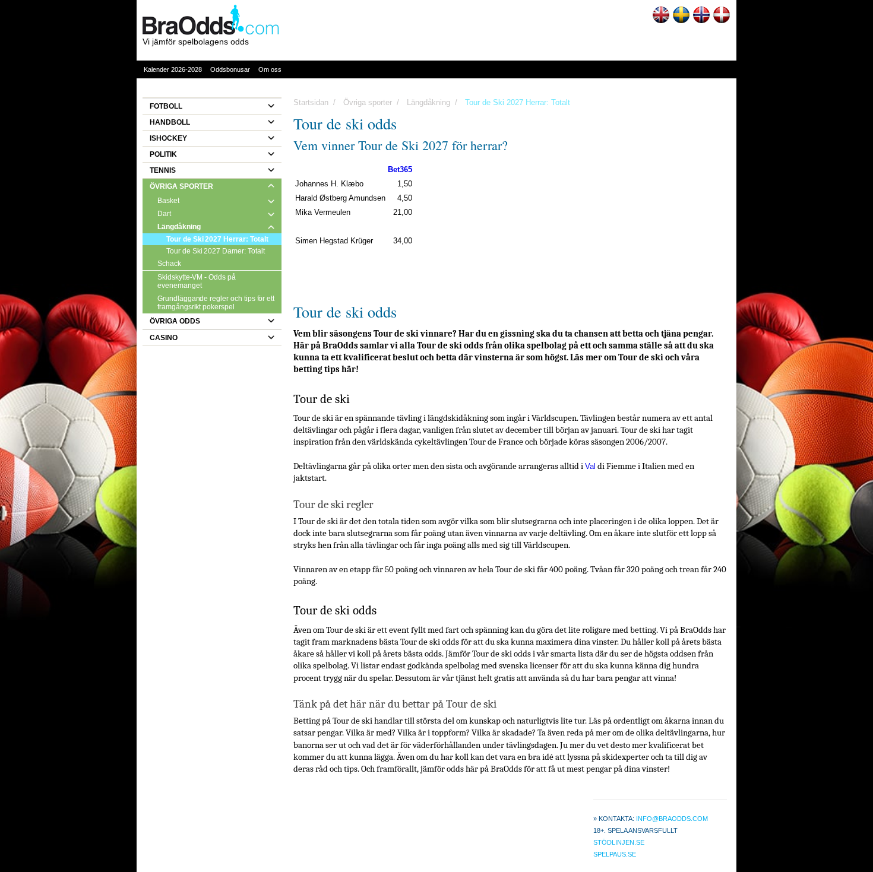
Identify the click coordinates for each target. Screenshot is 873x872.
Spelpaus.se (614, 854)
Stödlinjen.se (618, 842)
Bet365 (400, 169)
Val (590, 466)
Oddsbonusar (230, 69)
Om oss (269, 69)
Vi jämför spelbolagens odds (196, 41)
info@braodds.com (672, 818)
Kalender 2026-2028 (173, 69)
